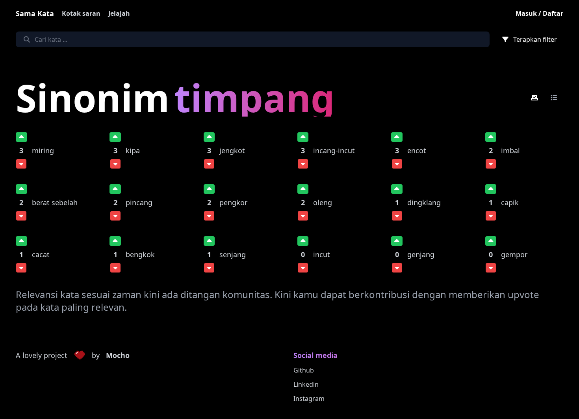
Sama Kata (35, 13)
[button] (79, 355)
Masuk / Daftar (539, 13)
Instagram (309, 398)
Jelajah (119, 13)
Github (303, 370)
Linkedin (306, 384)
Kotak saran (81, 13)
